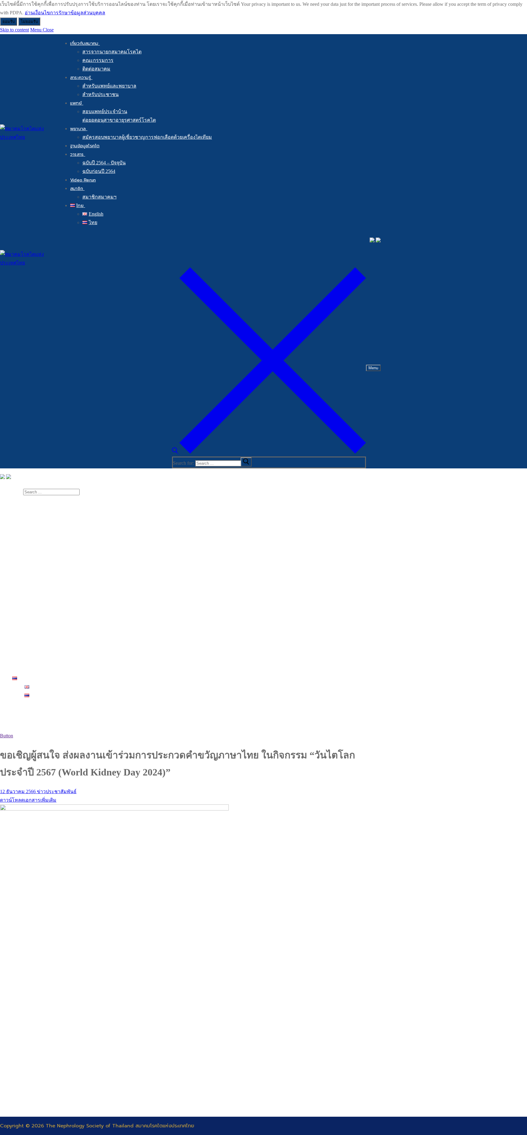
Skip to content (14, 29)
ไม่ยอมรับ (29, 21)
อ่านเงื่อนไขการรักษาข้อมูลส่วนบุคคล (65, 12)
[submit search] (246, 462)
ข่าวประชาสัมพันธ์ (56, 791)
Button (6, 735)
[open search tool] (269, 452)
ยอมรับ (8, 21)
